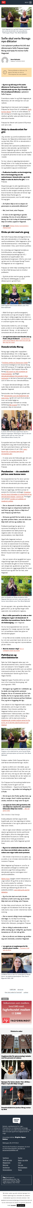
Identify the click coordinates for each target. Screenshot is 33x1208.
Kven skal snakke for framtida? (13, 992)
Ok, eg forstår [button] (21, 1205)
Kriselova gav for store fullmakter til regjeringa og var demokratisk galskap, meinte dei (16, 494)
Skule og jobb (7, 1160)
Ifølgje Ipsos (5, 879)
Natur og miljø (23, 1160)
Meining (5, 1165)
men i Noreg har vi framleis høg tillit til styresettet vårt (14, 451)
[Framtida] (3, 2)
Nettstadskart (22, 1167)
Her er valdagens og (13, 650)
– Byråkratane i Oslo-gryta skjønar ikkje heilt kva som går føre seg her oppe (17, 340)
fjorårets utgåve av (9, 362)
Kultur (20, 1158)
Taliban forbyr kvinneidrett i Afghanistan (16, 227)
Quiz (19, 1163)
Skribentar (6, 1167)
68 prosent (13, 405)
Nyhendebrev (7, 1170)
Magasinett (6, 1163)
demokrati (20, 989)
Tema (20, 1170)
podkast (26, 992)
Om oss (20, 1165)
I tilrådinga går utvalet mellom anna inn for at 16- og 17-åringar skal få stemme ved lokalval (15, 721)
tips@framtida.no (8, 1179)
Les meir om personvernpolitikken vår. (14, 1149)
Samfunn (6, 1158)
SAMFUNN (13, 989)
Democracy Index (22, 362)
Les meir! (13, 1205)
